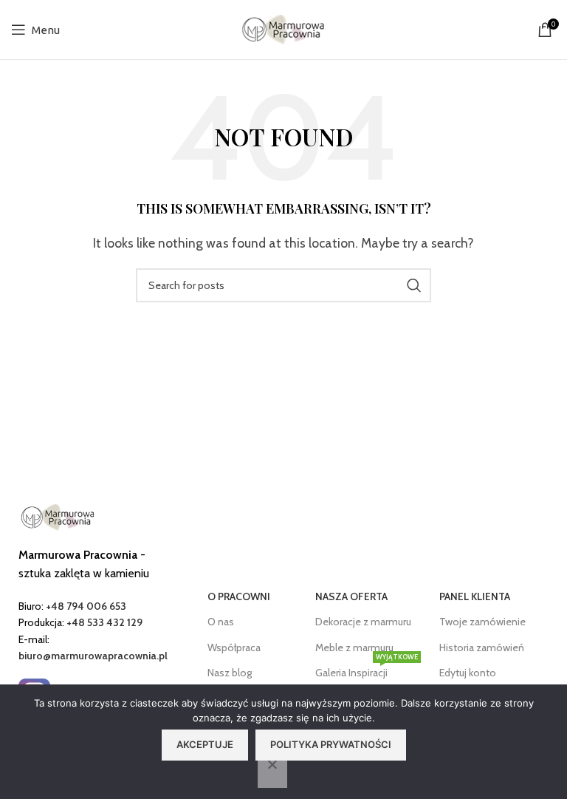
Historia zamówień (481, 647)
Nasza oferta (351, 596)
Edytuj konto (467, 672)
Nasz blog (229, 672)
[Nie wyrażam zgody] (272, 772)
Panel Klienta (474, 596)
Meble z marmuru (354, 647)
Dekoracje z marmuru (363, 621)
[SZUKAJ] (414, 285)
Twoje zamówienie (482, 621)
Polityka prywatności (330, 744)
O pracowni (238, 596)
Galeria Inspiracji (366, 669)
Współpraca (234, 647)
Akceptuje (204, 744)
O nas (220, 621)
